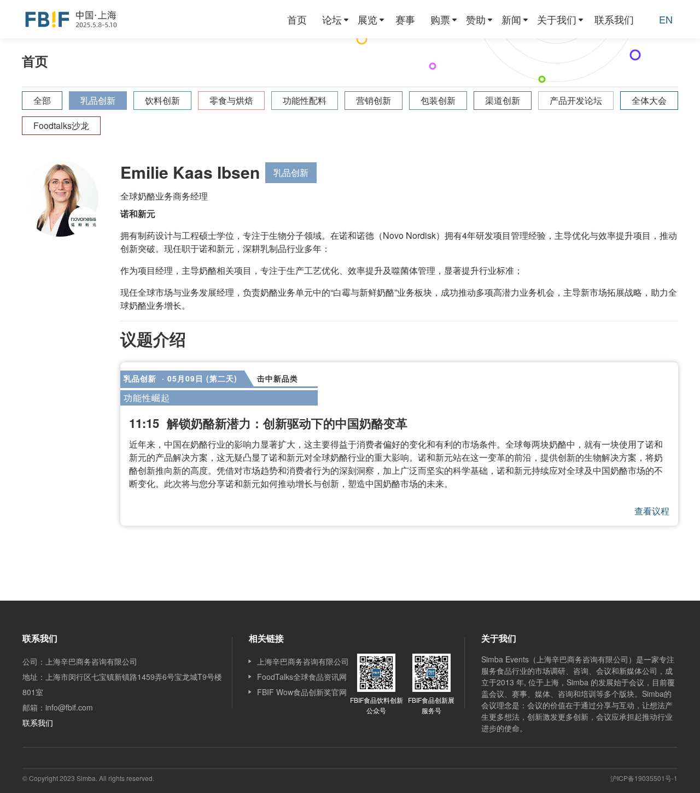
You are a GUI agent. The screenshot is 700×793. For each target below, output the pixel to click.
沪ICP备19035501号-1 (644, 778)
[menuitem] (297, 19)
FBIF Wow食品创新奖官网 (302, 691)
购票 (440, 19)
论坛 (332, 19)
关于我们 (556, 19)
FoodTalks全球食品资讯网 (302, 676)
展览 (367, 19)
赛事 (405, 19)
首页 (297, 19)
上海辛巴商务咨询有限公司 (303, 661)
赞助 (476, 19)
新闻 (511, 19)
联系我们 (614, 19)
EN (666, 19)
